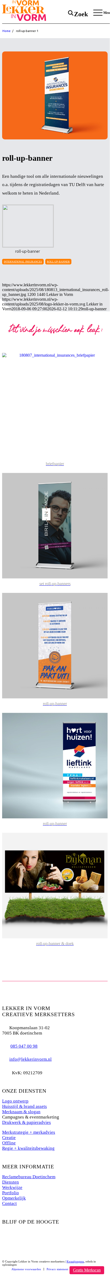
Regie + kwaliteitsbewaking (28, 1148)
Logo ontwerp (15, 1101)
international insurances (23, 261)
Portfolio (10, 1192)
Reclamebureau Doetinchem (28, 1176)
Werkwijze (12, 1187)
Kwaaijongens (75, 1261)
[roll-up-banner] (55, 95)
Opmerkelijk (14, 1198)
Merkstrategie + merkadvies (28, 1132)
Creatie (9, 1137)
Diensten (10, 1182)
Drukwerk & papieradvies (26, 1122)
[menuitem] (26, 1269)
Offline (9, 1142)
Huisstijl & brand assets (24, 1106)
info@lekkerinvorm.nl (30, 1059)
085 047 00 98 (24, 1046)
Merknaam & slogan (21, 1111)
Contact (9, 1203)
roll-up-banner (58, 261)
